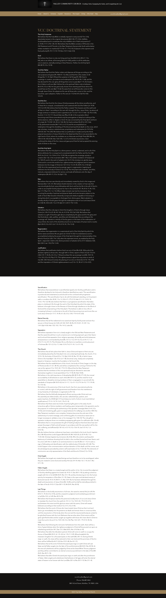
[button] (46, 13)
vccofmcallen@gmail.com (119, 14)
